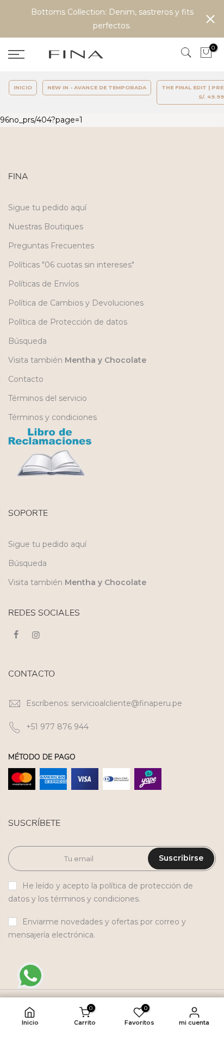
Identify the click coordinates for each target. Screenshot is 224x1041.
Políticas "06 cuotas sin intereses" (71, 265)
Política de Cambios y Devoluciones (76, 303)
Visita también (77, 360)
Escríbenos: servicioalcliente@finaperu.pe (104, 703)
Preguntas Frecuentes (51, 246)
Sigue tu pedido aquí (47, 207)
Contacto (25, 379)
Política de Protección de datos (67, 322)
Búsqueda (27, 341)
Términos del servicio (47, 398)
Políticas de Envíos (43, 284)
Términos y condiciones (52, 417)
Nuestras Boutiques (45, 227)
